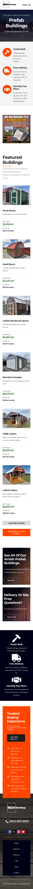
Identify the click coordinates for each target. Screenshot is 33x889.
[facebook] (10, 832)
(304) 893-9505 (19, 821)
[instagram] (19, 832)
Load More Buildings (16, 523)
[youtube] (23, 832)
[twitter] (14, 832)
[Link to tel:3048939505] (7, 821)
